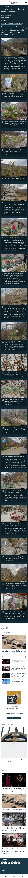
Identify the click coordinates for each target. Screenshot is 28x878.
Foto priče (6, 633)
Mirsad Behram (5, 17)
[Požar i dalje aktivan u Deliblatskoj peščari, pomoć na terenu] (14, 819)
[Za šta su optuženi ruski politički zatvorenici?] (14, 742)
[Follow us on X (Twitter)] (5, 862)
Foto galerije (5, 6)
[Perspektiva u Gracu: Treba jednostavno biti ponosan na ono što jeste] (6, 668)
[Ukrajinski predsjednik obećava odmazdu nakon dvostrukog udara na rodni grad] (6, 681)
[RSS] (15, 862)
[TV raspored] (18, 862)
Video (4, 657)
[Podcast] (14, 876)
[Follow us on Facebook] (2, 862)
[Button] (4, 21)
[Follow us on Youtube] (9, 862)
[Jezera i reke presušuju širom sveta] (14, 642)
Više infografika (8, 725)
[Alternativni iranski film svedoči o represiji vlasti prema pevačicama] (6, 661)
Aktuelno (5, 771)
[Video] (6, 876)
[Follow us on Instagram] (12, 862)
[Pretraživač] (22, 876)
